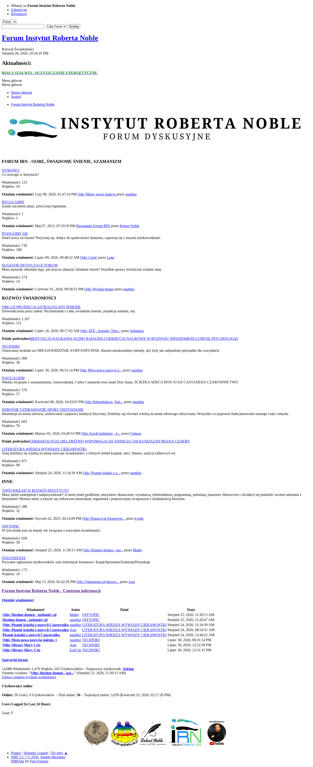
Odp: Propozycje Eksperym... (103, 518)
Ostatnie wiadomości (18, 600)
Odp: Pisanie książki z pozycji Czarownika (36, 625)
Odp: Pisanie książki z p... (101, 473)
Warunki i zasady (36, 753)
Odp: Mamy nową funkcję (97, 194)
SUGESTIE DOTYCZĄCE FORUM (30, 265)
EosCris (75, 650)
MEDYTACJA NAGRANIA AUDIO (57, 339)
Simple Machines (52, 757)
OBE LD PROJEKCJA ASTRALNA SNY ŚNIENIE (41, 307)
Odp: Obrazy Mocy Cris (21, 645)
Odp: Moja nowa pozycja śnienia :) (30, 640)
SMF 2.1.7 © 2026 (24, 757)
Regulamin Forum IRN (93, 226)
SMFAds (17, 761)
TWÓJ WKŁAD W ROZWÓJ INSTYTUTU (35, 490)
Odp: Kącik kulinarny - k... (101, 433)
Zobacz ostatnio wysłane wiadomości (29, 677)
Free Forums (39, 761)
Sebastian (137, 331)
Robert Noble (129, 226)
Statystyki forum (15, 660)
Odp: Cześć (88, 257)
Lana (110, 257)
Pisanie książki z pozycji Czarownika (31, 635)
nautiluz (131, 194)
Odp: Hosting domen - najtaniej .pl (29, 615)
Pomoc (16, 753)
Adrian (128, 669)
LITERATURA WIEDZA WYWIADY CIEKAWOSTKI (44, 449)
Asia (131, 582)
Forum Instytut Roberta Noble (50, 38)
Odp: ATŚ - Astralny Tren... (100, 331)
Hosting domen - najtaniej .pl (25, 620)
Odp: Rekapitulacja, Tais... (104, 402)
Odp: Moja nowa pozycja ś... (101, 370)
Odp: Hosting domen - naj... (103, 550)
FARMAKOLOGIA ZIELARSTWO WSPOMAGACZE (71, 441)
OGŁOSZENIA (14, 558)
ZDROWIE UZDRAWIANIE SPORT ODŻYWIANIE (43, 410)
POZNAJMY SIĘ (15, 234)
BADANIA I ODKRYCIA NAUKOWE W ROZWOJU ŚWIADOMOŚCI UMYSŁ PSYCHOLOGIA (162, 339)
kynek (139, 518)
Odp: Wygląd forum (98, 289)
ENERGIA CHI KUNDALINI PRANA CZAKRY (152, 441)
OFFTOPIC (10, 526)
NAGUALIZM (13, 378)
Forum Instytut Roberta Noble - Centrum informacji (51, 590)
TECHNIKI (10, 346)
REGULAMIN (13, 202)
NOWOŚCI (10, 170)
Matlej (137, 550)
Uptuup (135, 433)
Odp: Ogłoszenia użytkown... (97, 582)
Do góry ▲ (59, 753)
